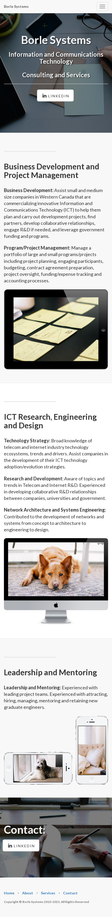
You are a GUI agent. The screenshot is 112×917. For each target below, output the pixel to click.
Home (9, 893)
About (27, 893)
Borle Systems (16, 6)
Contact (70, 893)
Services (48, 893)
